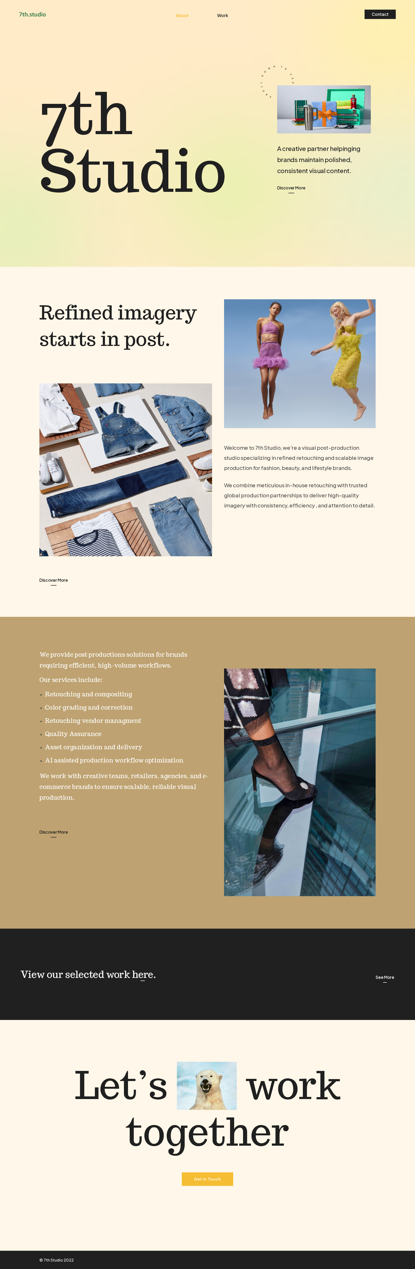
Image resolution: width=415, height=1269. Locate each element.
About (182, 15)
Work (222, 15)
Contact (380, 14)
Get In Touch (207, 1178)
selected (84, 974)
